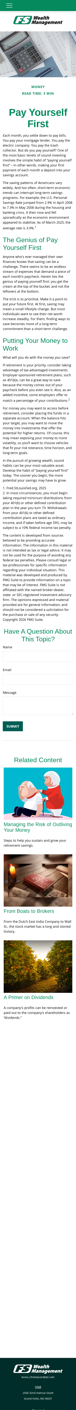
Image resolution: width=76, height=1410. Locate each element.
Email (7, 670)
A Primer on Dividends (28, 997)
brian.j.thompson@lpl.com (38, 1377)
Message (9, 692)
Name (7, 647)
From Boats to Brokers (29, 911)
